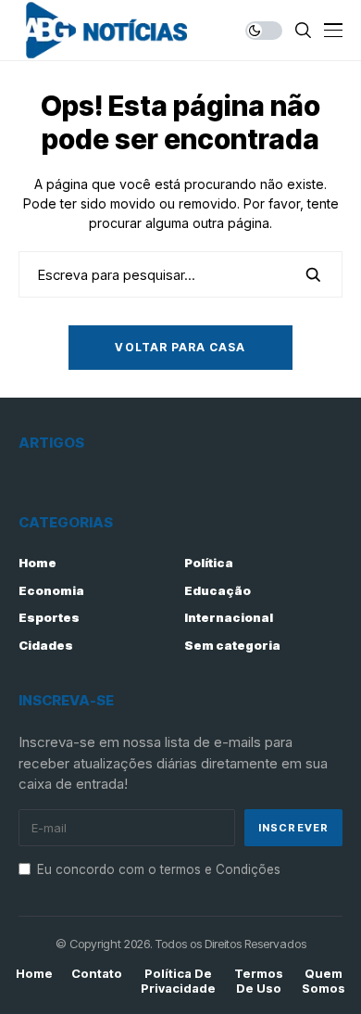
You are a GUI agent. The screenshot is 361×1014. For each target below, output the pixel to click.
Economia (51, 590)
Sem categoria (232, 645)
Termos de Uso (258, 981)
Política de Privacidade (178, 981)
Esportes (49, 617)
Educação (217, 590)
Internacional (228, 617)
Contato (96, 974)
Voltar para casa (180, 347)
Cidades (46, 645)
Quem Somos (323, 981)
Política (208, 562)
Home (37, 562)
